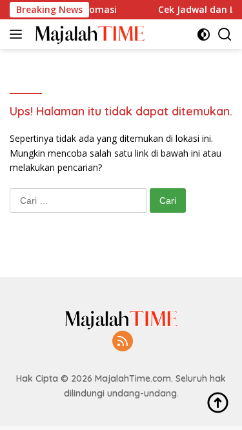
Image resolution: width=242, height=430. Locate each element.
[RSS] (122, 342)
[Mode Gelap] (203, 34)
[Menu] (18, 34)
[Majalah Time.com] (88, 34)
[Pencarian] (224, 34)
